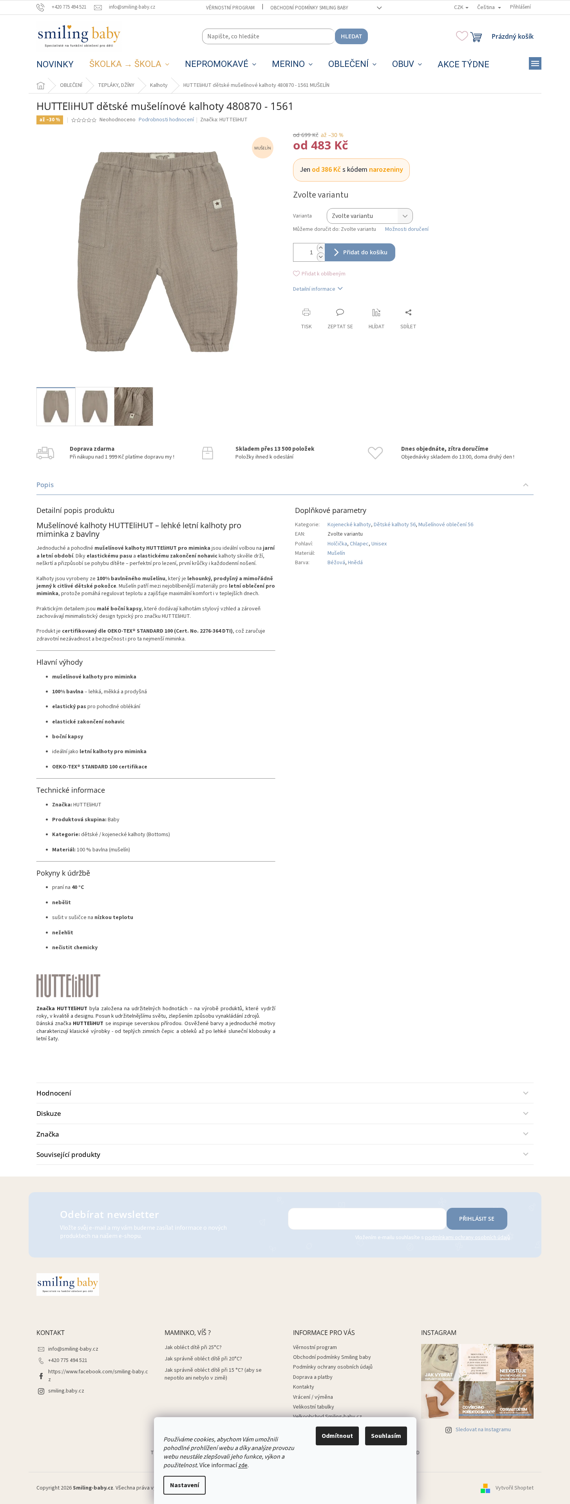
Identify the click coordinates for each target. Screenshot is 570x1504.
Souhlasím (386, 1436)
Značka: (224, 120)
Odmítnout (337, 1436)
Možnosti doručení (407, 229)
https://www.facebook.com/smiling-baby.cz (98, 1375)
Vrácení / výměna (313, 1397)
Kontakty (303, 1387)
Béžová (336, 563)
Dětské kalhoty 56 (395, 525)
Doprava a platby (313, 1377)
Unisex (379, 544)
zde (243, 1465)
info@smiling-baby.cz (73, 1349)
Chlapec (359, 544)
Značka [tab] (47, 1134)
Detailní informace (314, 289)
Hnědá (355, 563)
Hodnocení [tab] (53, 1092)
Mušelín (336, 553)
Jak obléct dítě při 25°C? (193, 1347)
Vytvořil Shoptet (515, 1488)
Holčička (337, 544)
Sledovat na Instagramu (483, 1430)
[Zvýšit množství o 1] (321, 247)
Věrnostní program (230, 7)
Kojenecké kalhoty (349, 525)
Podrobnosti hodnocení (166, 120)
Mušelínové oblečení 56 (445, 525)
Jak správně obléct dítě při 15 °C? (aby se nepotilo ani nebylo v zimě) (213, 1374)
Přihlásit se (476, 1218)
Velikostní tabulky (313, 1407)
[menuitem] (55, 64)
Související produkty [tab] (68, 1154)
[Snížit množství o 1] (321, 256)
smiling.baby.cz (66, 1391)
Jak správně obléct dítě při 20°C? (203, 1359)
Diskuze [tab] (48, 1113)
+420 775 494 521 (67, 1360)
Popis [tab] (45, 484)
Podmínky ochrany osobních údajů (333, 1367)
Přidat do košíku (365, 252)
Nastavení (184, 1485)
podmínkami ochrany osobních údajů (467, 1237)
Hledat (351, 36)
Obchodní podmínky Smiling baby (309, 7)
